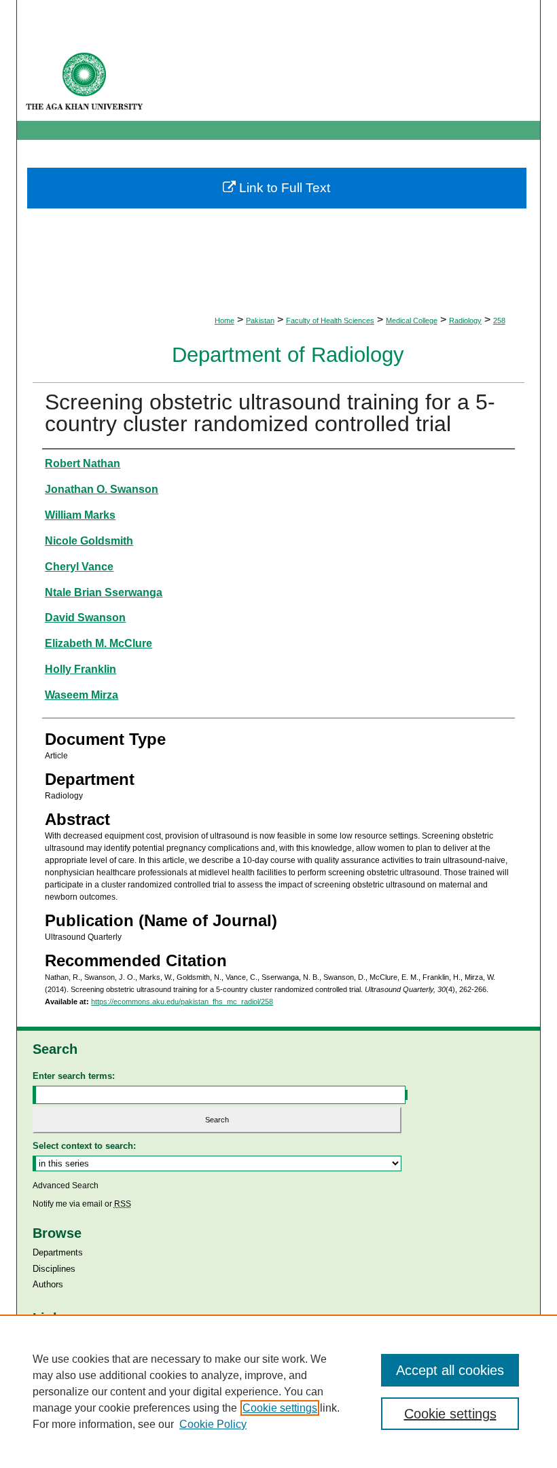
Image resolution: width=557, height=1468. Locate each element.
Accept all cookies (450, 1370)
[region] (278, 1391)
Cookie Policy (213, 1424)
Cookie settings (279, 1408)
